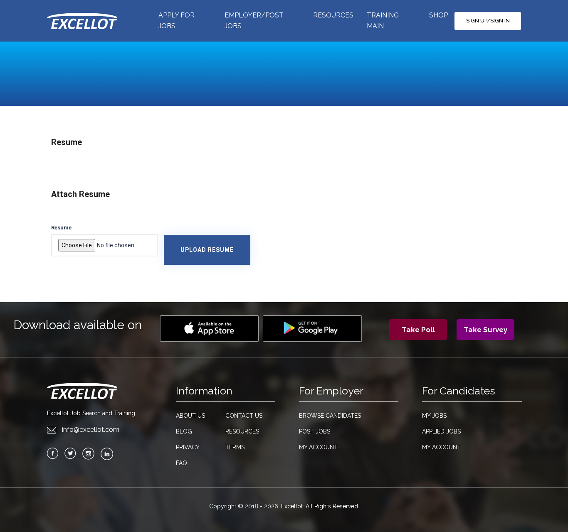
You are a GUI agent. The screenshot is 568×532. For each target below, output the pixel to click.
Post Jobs (314, 431)
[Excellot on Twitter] (70, 453)
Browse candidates (330, 415)
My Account (318, 447)
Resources (242, 431)
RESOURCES (333, 15)
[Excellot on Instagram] (88, 454)
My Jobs (434, 415)
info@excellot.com (90, 429)
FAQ (181, 463)
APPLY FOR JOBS (176, 20)
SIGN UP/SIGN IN (488, 20)
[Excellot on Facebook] (52, 453)
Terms (234, 447)
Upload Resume (207, 249)
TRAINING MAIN (383, 20)
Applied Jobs (441, 431)
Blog (184, 431)
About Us (190, 415)
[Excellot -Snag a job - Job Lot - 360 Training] (209, 328)
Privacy (188, 447)
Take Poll (418, 329)
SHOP (438, 15)
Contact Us (243, 415)
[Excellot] (91, 20)
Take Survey (485, 329)
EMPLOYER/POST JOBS (254, 20)
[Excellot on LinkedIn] (107, 454)
